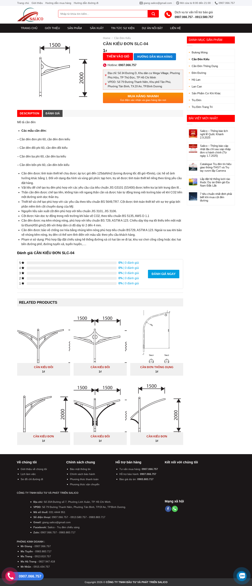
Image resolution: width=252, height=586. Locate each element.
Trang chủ (23, 2)
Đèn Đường (199, 72)
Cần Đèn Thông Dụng (205, 66)
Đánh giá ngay (164, 274)
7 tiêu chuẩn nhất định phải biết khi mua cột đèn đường (216, 197)
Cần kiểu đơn (43, 436)
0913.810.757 (43, 556)
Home (106, 38)
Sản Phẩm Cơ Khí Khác (206, 93)
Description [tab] (29, 113)
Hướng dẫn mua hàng (58, 2)
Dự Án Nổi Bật (152, 28)
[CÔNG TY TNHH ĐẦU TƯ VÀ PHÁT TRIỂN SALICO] (35, 15)
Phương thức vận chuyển (84, 484)
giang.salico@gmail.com (56, 522)
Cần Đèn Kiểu (200, 59)
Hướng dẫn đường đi (86, 2)
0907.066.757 (150, 469)
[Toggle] (231, 66)
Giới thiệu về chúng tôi (34, 469)
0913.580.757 (78, 517)
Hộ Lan (196, 79)
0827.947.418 (47, 561)
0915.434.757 (42, 566)
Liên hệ (175, 28)
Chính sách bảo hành (82, 474)
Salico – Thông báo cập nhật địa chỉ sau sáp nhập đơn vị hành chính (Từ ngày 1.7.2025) (215, 150)
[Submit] (153, 13)
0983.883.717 (145, 479)
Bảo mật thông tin (80, 469)
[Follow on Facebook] (168, 509)
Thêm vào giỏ (118, 56)
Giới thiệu (37, 2)
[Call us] (175, 509)
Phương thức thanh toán (84, 479)
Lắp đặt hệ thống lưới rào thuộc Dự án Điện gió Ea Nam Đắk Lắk (215, 182)
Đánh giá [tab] (53, 113)
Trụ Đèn (196, 100)
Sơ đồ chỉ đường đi (32, 479)
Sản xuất (97, 28)
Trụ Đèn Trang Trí (202, 106)
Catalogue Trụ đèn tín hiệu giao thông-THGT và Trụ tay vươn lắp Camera (215, 167)
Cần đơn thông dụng (156, 367)
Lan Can (197, 86)
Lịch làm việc (28, 474)
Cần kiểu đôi (43, 367)
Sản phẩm (74, 28)
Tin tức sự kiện (122, 28)
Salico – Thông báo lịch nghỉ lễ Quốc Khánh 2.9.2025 (214, 134)
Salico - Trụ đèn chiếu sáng (64, 527)
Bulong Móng (200, 52)
